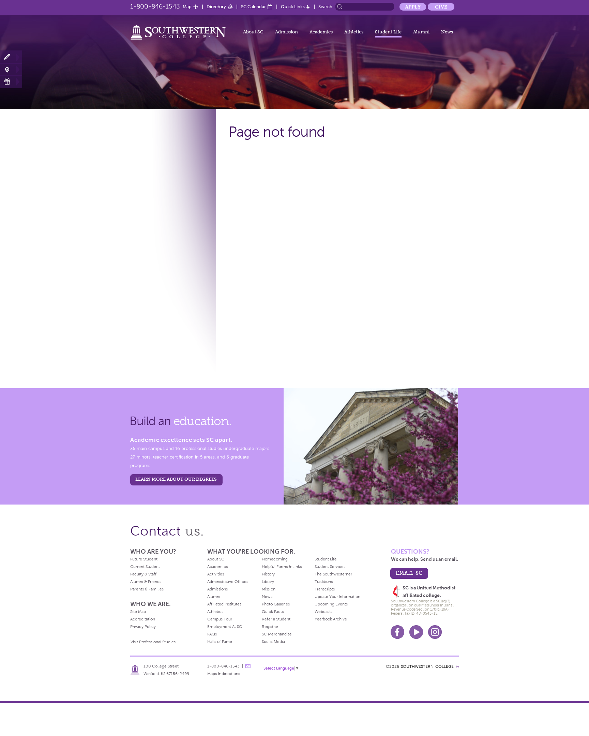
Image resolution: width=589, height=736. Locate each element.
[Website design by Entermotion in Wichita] (457, 666)
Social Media (273, 641)
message (248, 666)
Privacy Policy (143, 626)
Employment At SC (224, 626)
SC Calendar (253, 6)
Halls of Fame (219, 641)
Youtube (416, 632)
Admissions (217, 589)
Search (325, 6)
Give (441, 7)
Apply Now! (11, 57)
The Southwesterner (333, 574)
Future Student (143, 559)
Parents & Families (147, 589)
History (268, 574)
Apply (413, 7)
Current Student (145, 566)
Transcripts (325, 589)
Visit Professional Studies (153, 642)
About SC (253, 31)
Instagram (435, 632)
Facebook (397, 632)
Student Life (388, 31)
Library (268, 581)
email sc (409, 573)
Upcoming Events (331, 604)
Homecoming (275, 559)
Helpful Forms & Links (282, 566)
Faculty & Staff (143, 574)
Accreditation (142, 619)
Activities (215, 574)
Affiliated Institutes (224, 604)
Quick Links (293, 6)
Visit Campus (11, 69)
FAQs (212, 634)
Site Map (138, 611)
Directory (216, 6)
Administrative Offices (227, 581)
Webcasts (323, 611)
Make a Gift (11, 81)
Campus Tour (219, 619)
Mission (268, 589)
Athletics (353, 31)
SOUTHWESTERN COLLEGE (427, 666)
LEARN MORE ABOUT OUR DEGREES (176, 479)
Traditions (324, 581)
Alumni (421, 31)
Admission (286, 31)
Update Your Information (337, 596)
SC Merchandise (277, 634)
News (447, 31)
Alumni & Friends (145, 581)
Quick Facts (273, 611)
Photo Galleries (276, 604)
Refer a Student (276, 619)
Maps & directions (223, 673)
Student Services (330, 566)
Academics (321, 31)
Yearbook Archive (331, 619)
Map (187, 6)
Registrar (270, 626)
